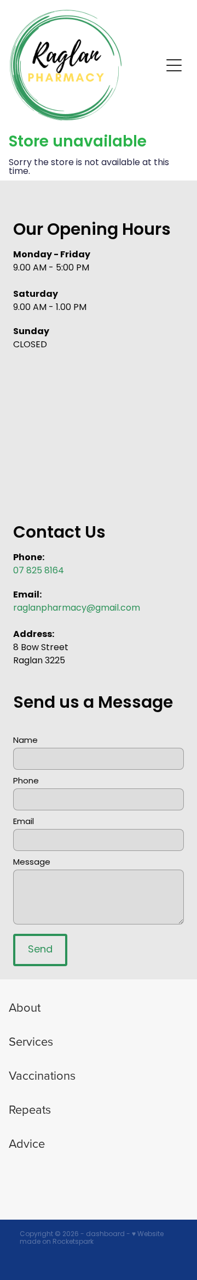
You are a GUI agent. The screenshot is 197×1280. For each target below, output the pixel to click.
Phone (26, 781)
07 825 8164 (38, 571)
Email (23, 822)
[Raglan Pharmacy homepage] (85, 65)
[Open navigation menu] (174, 65)
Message (31, 863)
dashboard (105, 1234)
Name (25, 741)
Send (40, 950)
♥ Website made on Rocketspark (92, 1238)
